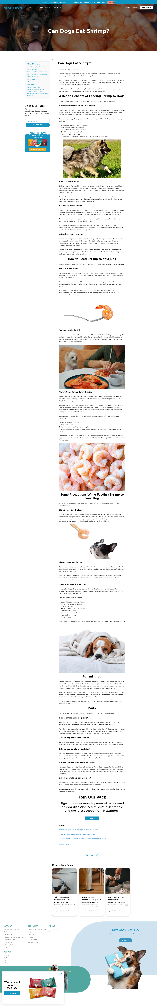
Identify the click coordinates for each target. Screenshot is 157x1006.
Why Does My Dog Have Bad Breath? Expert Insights (62, 899)
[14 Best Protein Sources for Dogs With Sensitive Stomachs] (91, 881)
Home (46, 59)
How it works (53, 929)
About (56, 7)
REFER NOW (125, 940)
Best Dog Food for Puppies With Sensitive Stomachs (116, 899)
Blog (29, 931)
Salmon (6, 963)
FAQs (28, 81)
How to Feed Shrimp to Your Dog (37, 71)
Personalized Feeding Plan (37, 929)
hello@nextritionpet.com (12, 929)
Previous (61, 844)
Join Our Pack (32, 84)
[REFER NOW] (125, 967)
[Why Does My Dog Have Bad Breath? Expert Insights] (64, 881)
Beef (5, 957)
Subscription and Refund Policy (14, 937)
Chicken (6, 955)
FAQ (5, 947)
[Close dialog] (61, 973)
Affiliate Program (33, 942)
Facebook (31, 934)
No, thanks (12, 999)
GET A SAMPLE (12, 993)
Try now (100, 2)
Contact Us (7, 931)
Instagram (31, 937)
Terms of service (9, 939)
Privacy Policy (8, 942)
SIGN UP (92, 818)
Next (67, 844)
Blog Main (53, 59)
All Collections (32, 939)
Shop (31, 7)
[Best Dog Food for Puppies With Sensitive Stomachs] (117, 881)
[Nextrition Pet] (13, 8)
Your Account (8, 934)
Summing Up (31, 79)
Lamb (5, 960)
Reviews (52, 931)
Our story (52, 934)
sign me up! (37, 125)
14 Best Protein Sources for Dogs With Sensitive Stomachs (91, 899)
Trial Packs (43, 7)
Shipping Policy (9, 945)
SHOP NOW (146, 7)
